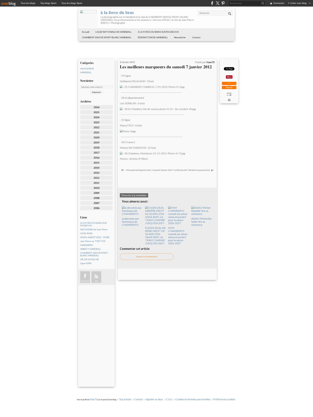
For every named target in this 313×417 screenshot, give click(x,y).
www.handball (87, 68)
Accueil (85, 31)
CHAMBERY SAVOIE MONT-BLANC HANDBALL (107, 37)
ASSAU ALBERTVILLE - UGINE (94, 237)
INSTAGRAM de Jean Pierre (93, 229)
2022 (96, 127)
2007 (96, 203)
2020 (96, 137)
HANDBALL (85, 72)
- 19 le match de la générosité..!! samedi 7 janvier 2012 (148, 170)
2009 (96, 192)
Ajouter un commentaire (146, 257)
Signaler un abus (154, 399)
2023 (96, 122)
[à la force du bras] (88, 18)
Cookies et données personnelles (192, 399)
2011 (96, 182)
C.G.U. (169, 399)
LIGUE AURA (86, 233)
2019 (96, 142)
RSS (96, 281)
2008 (96, 197)
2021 (96, 132)
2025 (96, 112)
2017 (96, 152)
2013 (96, 172)
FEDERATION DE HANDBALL (153, 37)
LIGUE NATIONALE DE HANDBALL (114, 31)
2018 (96, 147)
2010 (96, 187)
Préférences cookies (224, 399)
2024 (96, 117)
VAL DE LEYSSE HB (89, 259)
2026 (96, 107)
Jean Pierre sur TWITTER (92, 241)
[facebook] (212, 3)
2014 (96, 167)
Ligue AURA (85, 263)
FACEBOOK (85, 281)
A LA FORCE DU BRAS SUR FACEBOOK (158, 31)
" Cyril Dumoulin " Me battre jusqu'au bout (191, 170)
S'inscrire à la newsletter (134, 195)
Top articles (125, 399)
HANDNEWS (86, 245)
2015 (96, 162)
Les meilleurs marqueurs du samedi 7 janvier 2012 (166, 67)
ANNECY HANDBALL (90, 249)
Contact (196, 37)
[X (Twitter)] (218, 3)
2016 (96, 157)
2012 (96, 177)
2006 (96, 208)
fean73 (93, 399)
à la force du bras (117, 12)
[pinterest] (223, 3)
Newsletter (180, 37)
